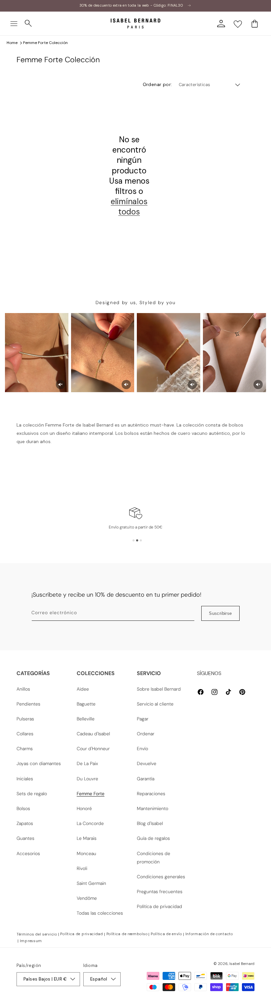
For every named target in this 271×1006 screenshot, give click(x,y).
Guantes (25, 838)
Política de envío (166, 934)
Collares (25, 734)
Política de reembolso (127, 934)
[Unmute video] (60, 384)
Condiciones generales (161, 877)
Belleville (86, 719)
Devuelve (146, 763)
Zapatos (25, 823)
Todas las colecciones (100, 913)
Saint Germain (91, 883)
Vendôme (87, 898)
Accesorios (28, 853)
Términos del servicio (37, 934)
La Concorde (90, 823)
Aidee (83, 689)
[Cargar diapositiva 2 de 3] (137, 540)
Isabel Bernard (241, 963)
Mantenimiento (152, 808)
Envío (142, 749)
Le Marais (87, 838)
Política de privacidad (159, 906)
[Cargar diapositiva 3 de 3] (141, 540)
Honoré (84, 808)
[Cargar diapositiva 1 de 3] (134, 540)
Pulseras (25, 719)
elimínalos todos (129, 206)
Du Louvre (87, 779)
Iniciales (25, 779)
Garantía (145, 779)
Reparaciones (151, 794)
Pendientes (28, 704)
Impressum (31, 940)
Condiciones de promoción (153, 857)
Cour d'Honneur (93, 749)
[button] (14, 23)
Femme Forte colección (45, 42)
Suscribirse (220, 613)
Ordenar (145, 734)
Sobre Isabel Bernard (159, 689)
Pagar (142, 719)
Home (12, 42)
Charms (25, 749)
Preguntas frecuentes (159, 891)
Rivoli (82, 868)
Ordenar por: (157, 84)
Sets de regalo (32, 794)
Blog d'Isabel (150, 823)
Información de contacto (209, 934)
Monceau (86, 853)
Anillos (23, 689)
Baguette (86, 704)
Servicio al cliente (155, 704)
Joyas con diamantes (39, 763)
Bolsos (23, 808)
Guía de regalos (153, 838)
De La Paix (87, 763)
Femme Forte (90, 794)
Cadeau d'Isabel (93, 734)
